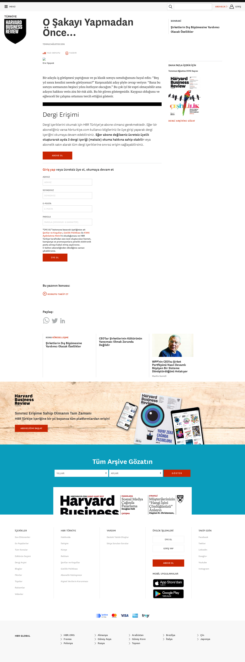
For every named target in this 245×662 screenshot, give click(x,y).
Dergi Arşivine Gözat (181, 120)
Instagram (204, 568)
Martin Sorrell (159, 376)
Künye (64, 549)
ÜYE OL (55, 257)
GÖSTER (177, 473)
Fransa (67, 639)
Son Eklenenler (22, 537)
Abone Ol (57, 155)
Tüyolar (18, 581)
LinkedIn (203, 549)
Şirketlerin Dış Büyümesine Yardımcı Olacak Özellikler (64, 344)
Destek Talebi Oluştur (118, 537)
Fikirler (18, 575)
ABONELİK (220, 6)
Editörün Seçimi (23, 556)
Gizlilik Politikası (72, 232)
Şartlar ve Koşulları (52, 232)
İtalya (169, 639)
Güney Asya (104, 639)
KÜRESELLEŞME (60, 337)
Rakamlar (20, 587)
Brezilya (170, 635)
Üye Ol (168, 539)
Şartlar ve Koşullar (70, 562)
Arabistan (137, 635)
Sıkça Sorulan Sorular (118, 543)
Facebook (203, 537)
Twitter (202, 543)
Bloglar (18, 568)
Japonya (205, 639)
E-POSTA (47, 203)
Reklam (65, 556)
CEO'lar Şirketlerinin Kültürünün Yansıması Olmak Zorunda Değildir (120, 342)
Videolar (19, 594)
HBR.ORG (69, 635)
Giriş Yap (168, 548)
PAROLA (47, 216)
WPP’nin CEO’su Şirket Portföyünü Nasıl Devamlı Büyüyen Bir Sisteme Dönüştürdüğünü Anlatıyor (170, 366)
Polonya (68, 643)
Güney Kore (138, 639)
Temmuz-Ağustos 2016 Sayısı (183, 71)
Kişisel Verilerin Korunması (74, 581)
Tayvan (135, 643)
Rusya (101, 643)
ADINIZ (46, 176)
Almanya (102, 635)
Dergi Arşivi (20, 562)
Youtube (203, 562)
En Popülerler (22, 543)
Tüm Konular (21, 549)
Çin (202, 635)
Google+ (203, 556)
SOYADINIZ (48, 190)
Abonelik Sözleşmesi (71, 575)
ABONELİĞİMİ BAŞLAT (31, 428)
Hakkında (65, 537)
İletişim (65, 543)
